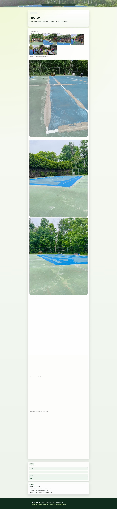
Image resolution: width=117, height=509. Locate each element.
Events (68, 7)
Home (40, 7)
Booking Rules (34, 507)
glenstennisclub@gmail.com (61, 507)
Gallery (72, 7)
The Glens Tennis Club (58, 3)
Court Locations (52, 507)
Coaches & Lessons (61, 7)
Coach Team (40, 507)
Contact (76, 7)
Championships (45, 507)
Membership (49, 7)
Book (44, 7)
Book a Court (32, 471)
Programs (54, 7)
